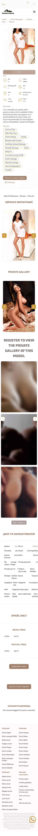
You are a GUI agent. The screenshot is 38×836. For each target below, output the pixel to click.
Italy (3, 22)
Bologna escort (7, 791)
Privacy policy (23, 779)
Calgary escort (7, 744)
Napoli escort (6, 787)
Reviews (23, 196)
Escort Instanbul (24, 755)
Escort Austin (23, 747)
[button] (34, 11)
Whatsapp (11, 182)
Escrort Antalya (24, 758)
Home (4, 19)
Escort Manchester (8, 755)
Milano (11, 22)
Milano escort (6, 776)
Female (29, 19)
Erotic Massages (16, 19)
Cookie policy (23, 786)
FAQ (20, 799)
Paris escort (6, 795)
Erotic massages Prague (7, 759)
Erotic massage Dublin (9, 736)
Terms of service (24, 796)
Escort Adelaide (7, 768)
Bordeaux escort (7, 806)
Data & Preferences (11, 196)
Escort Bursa (23, 762)
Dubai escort (6, 740)
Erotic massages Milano (10, 809)
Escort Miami (23, 740)
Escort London (7, 751)
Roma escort (6, 784)
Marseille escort (7, 802)
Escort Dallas (23, 736)
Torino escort (6, 780)
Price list (30, 196)
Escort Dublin (6, 733)
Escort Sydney (24, 733)
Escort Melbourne (8, 764)
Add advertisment (25, 803)
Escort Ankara (23, 751)
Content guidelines (25, 782)
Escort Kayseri (23, 766)
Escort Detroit (23, 744)
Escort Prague (6, 747)
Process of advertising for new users (26, 791)
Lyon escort (6, 798)
